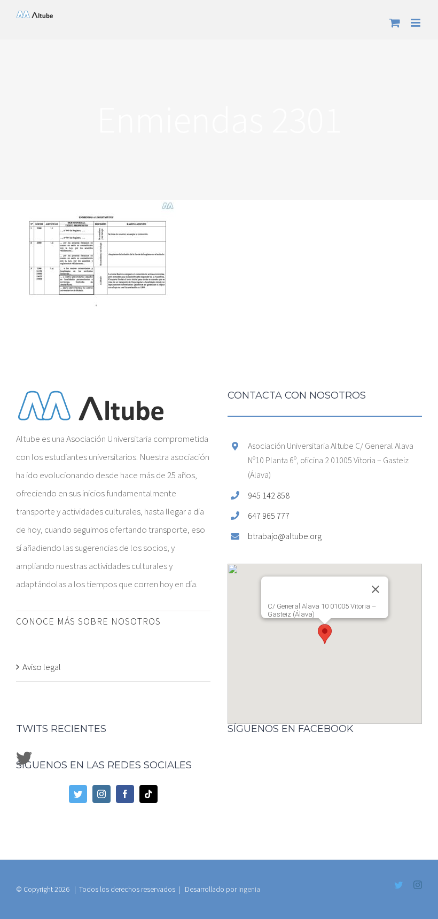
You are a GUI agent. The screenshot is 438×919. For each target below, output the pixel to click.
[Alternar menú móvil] (416, 22)
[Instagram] (101, 794)
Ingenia (249, 889)
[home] (91, 400)
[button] (325, 634)
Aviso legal (41, 667)
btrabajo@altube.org (285, 536)
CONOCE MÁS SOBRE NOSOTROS (88, 621)
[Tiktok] (148, 794)
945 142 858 (269, 495)
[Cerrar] (375, 589)
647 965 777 (269, 515)
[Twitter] (78, 794)
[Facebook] (125, 794)
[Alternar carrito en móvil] (394, 22)
